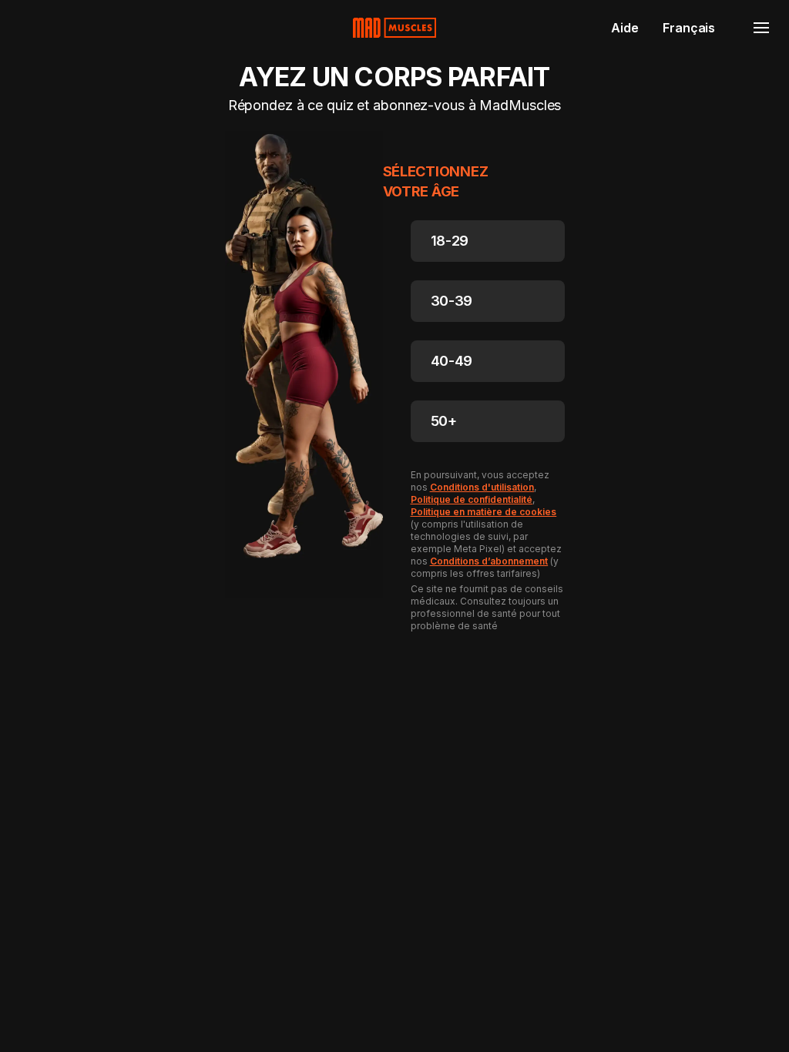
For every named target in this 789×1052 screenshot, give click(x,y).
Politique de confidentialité (472, 499)
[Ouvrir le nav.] (761, 27)
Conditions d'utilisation (482, 487)
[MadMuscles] (394, 27)
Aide (624, 27)
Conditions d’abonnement (489, 561)
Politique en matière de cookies (484, 512)
